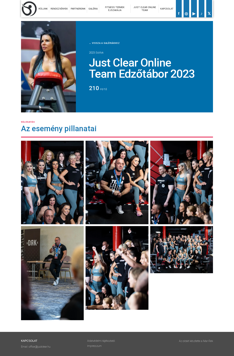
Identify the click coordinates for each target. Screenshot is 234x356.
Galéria (93, 8)
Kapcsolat (166, 8)
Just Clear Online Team (144, 8)
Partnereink (78, 8)
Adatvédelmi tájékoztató (101, 340)
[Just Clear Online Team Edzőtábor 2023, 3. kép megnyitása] (117, 182)
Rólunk (43, 8)
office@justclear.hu (39, 346)
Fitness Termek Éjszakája (114, 8)
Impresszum (94, 346)
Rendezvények (59, 8)
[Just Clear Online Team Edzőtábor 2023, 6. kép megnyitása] (181, 249)
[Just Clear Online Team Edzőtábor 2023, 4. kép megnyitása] (117, 268)
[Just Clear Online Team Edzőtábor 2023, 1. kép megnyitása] (52, 182)
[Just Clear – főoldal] (29, 8)
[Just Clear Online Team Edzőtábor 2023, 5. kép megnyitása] (181, 182)
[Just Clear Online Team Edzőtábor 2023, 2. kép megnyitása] (52, 273)
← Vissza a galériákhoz (104, 43)
